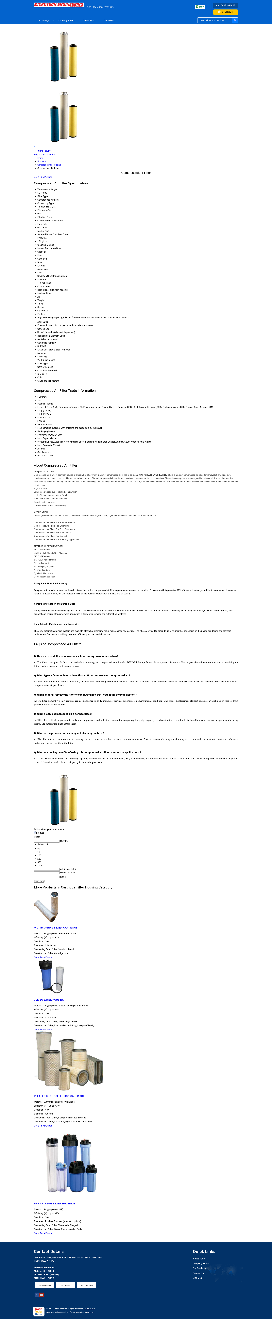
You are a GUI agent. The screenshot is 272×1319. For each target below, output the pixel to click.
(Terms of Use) (89, 1309)
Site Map (197, 1278)
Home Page (44, 20)
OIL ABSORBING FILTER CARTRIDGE (55, 927)
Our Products (88, 20)
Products (41, 161)
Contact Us (109, 20)
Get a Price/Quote (43, 177)
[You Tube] (41, 1296)
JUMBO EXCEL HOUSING (49, 999)
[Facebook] (37, 1296)
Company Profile (66, 20)
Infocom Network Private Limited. (81, 1312)
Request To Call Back (44, 154)
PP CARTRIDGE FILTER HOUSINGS (54, 1203)
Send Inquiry (227, 12)
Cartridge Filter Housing (49, 164)
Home (40, 158)
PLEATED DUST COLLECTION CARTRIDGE (59, 1096)
